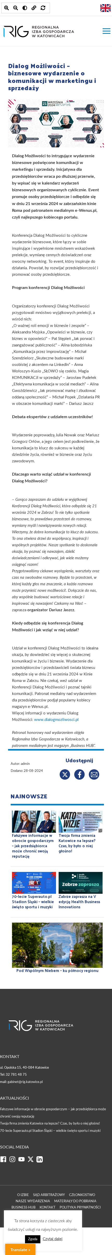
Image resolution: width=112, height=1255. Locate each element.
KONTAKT (47, 1207)
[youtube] (22, 1161)
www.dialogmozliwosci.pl (56, 720)
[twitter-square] (31, 1161)
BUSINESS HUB (23, 1207)
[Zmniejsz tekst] (15, 8)
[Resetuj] (43, 8)
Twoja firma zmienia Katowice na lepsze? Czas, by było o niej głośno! (50, 1123)
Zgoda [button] (32, 1239)
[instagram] (13, 1161)
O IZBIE (23, 1195)
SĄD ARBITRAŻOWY (49, 1195)
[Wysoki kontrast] (24, 8)
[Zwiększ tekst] (6, 8)
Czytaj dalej (53, 1239)
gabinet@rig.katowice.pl (25, 1082)
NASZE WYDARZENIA (33, 1201)
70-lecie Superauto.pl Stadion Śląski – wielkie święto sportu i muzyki (50, 1131)
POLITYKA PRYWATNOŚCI (80, 1207)
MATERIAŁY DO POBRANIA (75, 1201)
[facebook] (4, 1161)
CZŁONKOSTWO (82, 1195)
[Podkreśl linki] (34, 8)
